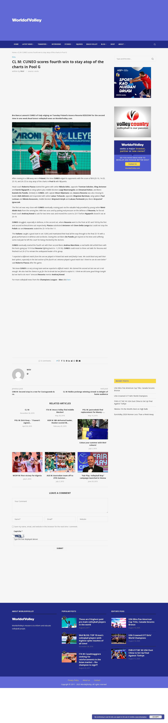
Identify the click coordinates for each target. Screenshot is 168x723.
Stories (68, 44)
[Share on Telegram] (77, 361)
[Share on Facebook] (61, 361)
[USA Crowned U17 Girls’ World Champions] (118, 639)
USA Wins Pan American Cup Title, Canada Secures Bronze (141, 622)
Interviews (56, 44)
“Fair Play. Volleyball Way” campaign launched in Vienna (93, 476)
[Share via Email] (79, 361)
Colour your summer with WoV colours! (92, 443)
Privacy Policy (73, 680)
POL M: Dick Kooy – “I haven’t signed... (27, 421)
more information (141, 717)
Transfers (42, 44)
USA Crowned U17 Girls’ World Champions (131, 396)
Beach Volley (91, 44)
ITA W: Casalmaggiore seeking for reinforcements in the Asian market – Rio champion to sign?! (90, 659)
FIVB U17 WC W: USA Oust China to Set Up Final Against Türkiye (141, 653)
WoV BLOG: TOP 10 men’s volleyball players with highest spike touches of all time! (91, 639)
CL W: (27, 410)
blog (103, 44)
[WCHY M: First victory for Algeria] (27, 462)
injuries (79, 44)
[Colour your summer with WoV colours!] (93, 429)
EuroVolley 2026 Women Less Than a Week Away (134, 414)
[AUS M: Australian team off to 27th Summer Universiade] (60, 462)
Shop (113, 44)
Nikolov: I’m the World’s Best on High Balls (131, 409)
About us (86, 680)
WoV (22, 71)
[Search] (154, 44)
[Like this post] (59, 361)
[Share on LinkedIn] (69, 361)
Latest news (27, 44)
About (121, 44)
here (69, 279)
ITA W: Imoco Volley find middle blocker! (60, 411)
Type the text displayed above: (26, 539)
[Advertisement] (108, 20)
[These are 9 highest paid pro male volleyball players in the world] (69, 623)
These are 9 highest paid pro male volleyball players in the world (92, 622)
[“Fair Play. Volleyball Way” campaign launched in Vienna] (93, 462)
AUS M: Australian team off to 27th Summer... (60, 476)
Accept (156, 717)
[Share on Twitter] (64, 361)
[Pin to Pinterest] (66, 361)
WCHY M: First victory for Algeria (27, 475)
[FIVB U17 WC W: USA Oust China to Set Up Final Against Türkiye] (118, 654)
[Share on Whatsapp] (74, 361)
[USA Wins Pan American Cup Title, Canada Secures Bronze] (118, 623)
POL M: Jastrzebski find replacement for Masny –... (93, 411)
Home (16, 44)
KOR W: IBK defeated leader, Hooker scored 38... (59, 421)
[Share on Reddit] (72, 361)
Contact (97, 680)
